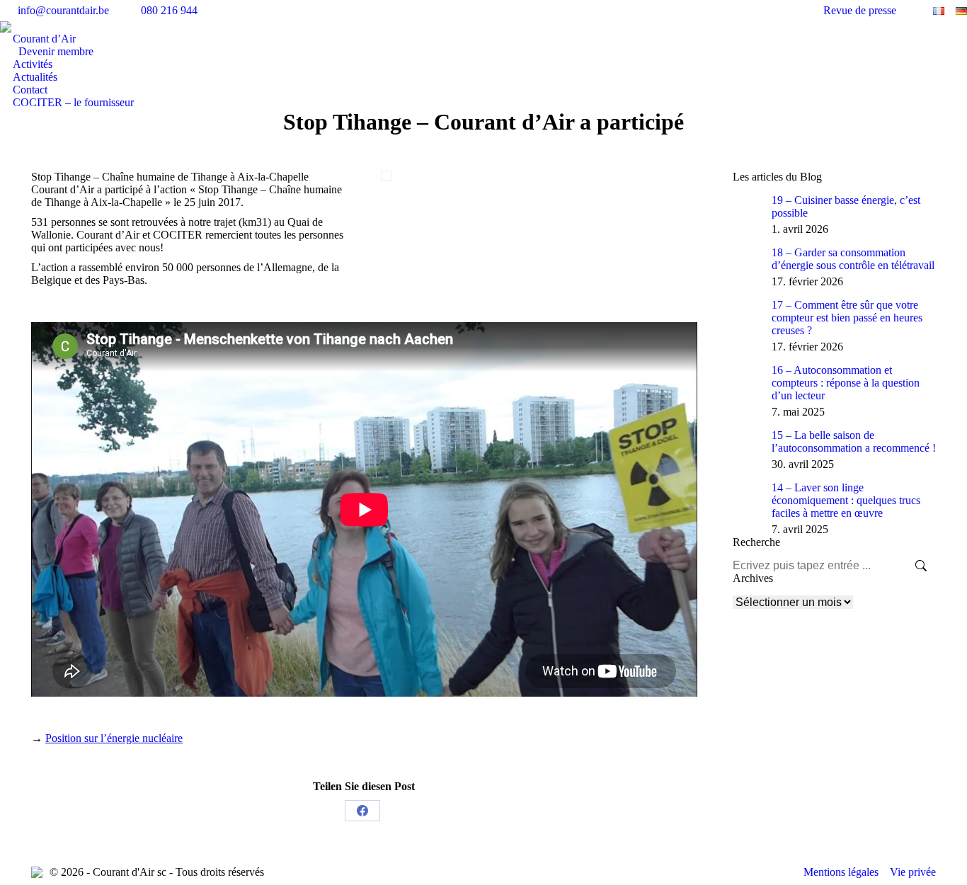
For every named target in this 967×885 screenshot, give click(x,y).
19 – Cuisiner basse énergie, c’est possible (846, 206)
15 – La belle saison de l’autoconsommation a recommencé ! (854, 441)
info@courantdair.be (63, 10)
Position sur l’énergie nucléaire (114, 738)
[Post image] (747, 208)
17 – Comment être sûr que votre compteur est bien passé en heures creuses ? (847, 317)
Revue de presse (859, 10)
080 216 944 (169, 10)
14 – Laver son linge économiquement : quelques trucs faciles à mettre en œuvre (846, 500)
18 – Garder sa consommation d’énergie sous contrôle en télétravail (853, 258)
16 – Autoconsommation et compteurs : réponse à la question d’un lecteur (846, 382)
